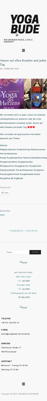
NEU (3, 215)
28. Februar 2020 (9, 69)
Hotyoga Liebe (23, 285)
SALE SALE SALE (23, 277)
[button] (23, 50)
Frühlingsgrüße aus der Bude (23, 293)
